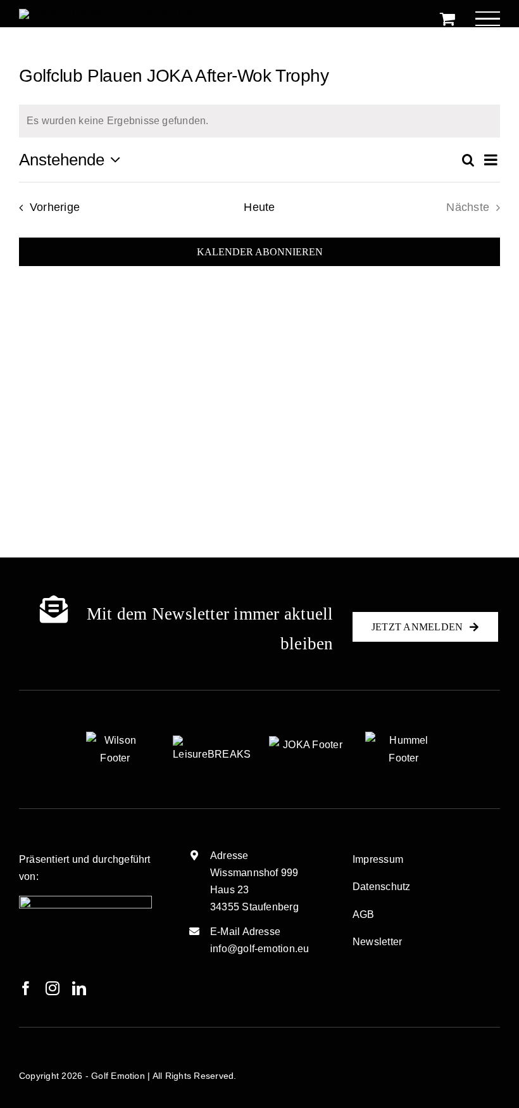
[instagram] (52, 988)
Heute (259, 207)
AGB (364, 914)
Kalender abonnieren (260, 251)
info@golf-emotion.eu (260, 948)
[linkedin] (79, 988)
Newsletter (377, 941)
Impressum (378, 859)
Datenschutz (382, 886)
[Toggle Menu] (487, 18)
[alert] (259, 121)
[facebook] (26, 988)
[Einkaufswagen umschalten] (447, 18)
